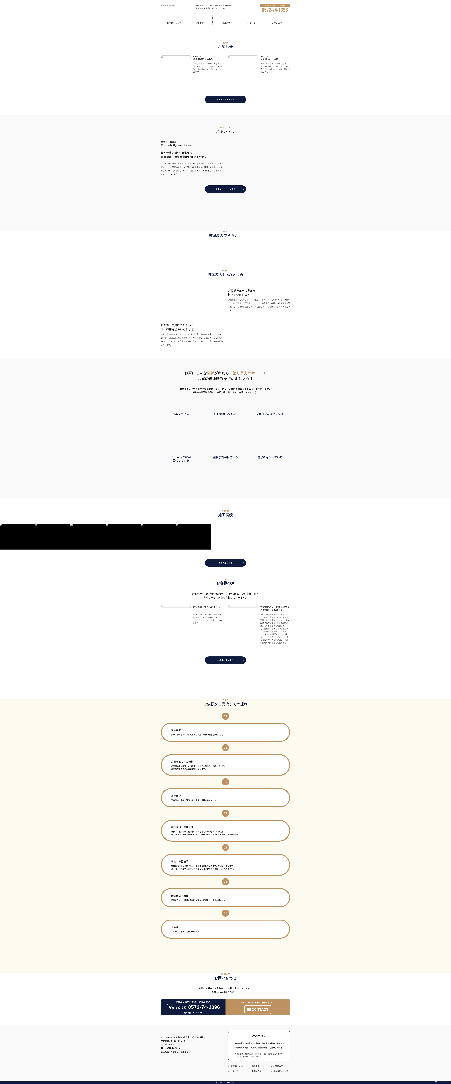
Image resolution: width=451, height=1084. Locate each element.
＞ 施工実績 (254, 1066)
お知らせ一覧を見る (226, 99)
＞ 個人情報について (279, 1071)
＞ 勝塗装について (236, 1066)
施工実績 (200, 23)
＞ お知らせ (233, 1071)
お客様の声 (225, 23)
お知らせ (251, 23)
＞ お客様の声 (277, 1066)
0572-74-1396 (275, 9)
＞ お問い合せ (255, 1071)
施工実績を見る (226, 563)
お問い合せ (277, 23)
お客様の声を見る (225, 660)
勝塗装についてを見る (225, 189)
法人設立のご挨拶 (269, 59)
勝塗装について (174, 23)
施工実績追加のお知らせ (205, 59)
